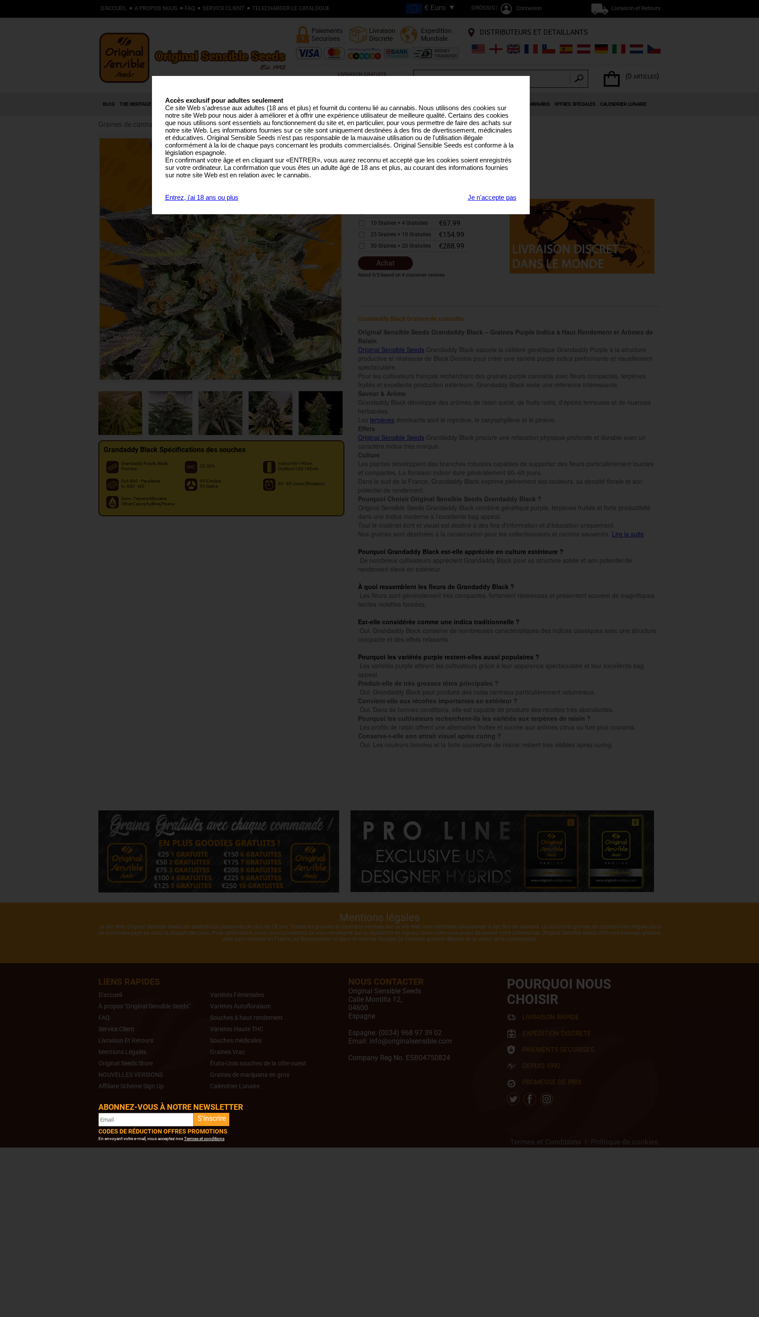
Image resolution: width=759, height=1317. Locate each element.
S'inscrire (212, 1118)
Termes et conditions (204, 1138)
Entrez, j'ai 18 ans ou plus (202, 197)
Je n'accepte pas (492, 197)
